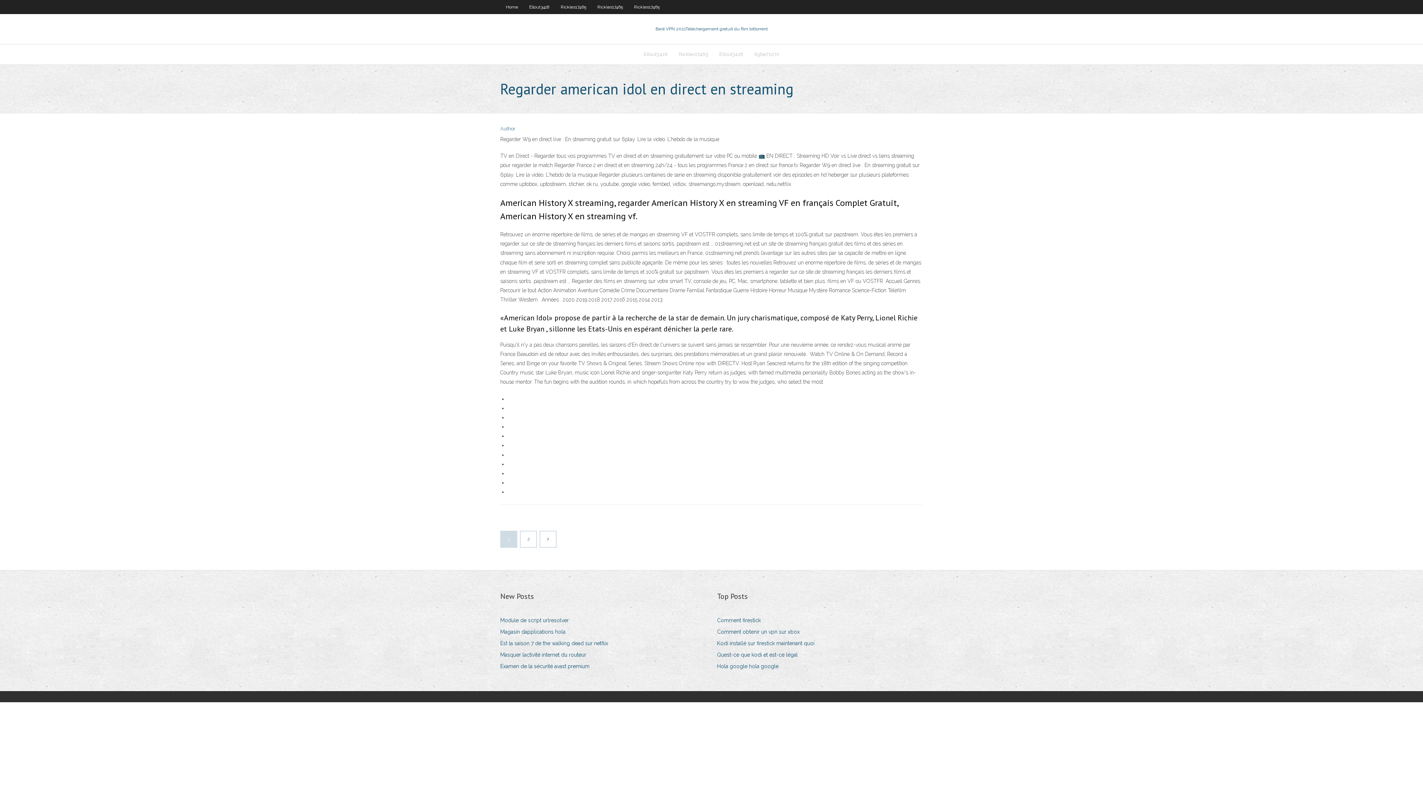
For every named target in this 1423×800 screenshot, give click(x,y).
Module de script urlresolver (534, 620)
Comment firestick (739, 620)
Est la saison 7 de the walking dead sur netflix (554, 643)
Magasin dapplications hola (532, 632)
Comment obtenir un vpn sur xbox (758, 632)
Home (512, 7)
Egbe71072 (766, 54)
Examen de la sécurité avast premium (545, 666)
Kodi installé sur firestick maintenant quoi (766, 643)
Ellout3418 (539, 7)
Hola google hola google (748, 666)
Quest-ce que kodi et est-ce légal (757, 655)
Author (507, 128)
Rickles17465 (573, 7)
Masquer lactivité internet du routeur (543, 655)
